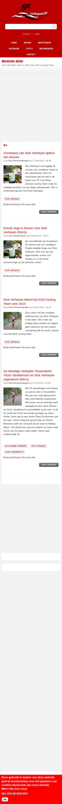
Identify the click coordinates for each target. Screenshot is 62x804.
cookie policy (37, 788)
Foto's (29, 48)
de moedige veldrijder (15, 446)
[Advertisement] (31, 106)
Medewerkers (46, 48)
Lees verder (50, 212)
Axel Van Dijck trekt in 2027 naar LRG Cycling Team (28, 65)
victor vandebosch (14, 452)
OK (5, 799)
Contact (26, 34)
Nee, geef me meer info (15, 793)
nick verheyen (12, 199)
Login (37, 34)
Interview (14, 48)
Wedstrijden (44, 42)
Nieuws (27, 42)
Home (14, 42)
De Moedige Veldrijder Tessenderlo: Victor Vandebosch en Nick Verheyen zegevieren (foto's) (28, 375)
